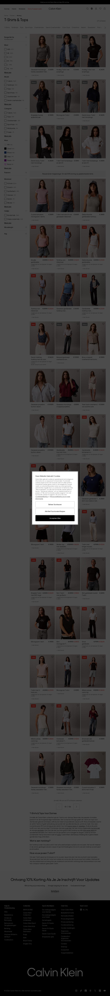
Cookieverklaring (41, 496)
